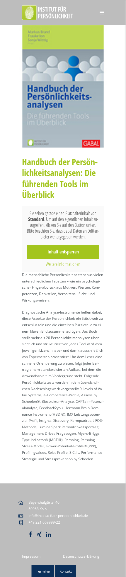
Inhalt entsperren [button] (63, 251)
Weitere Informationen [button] (63, 264)
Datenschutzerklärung (81, 556)
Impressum (31, 556)
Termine (43, 571)
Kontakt (65, 571)
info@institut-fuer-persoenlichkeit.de (58, 515)
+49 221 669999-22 (44, 522)
